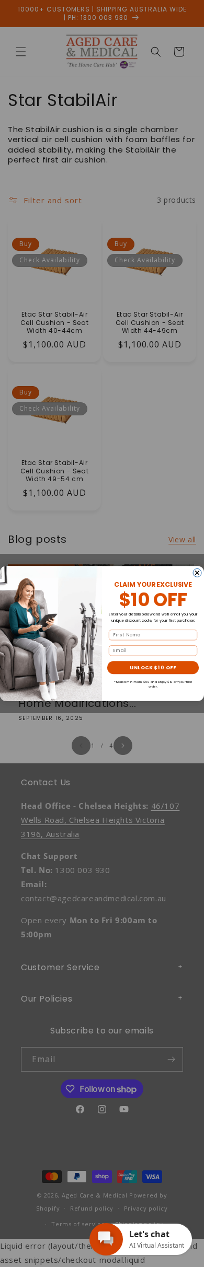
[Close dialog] (197, 572)
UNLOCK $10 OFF (153, 667)
